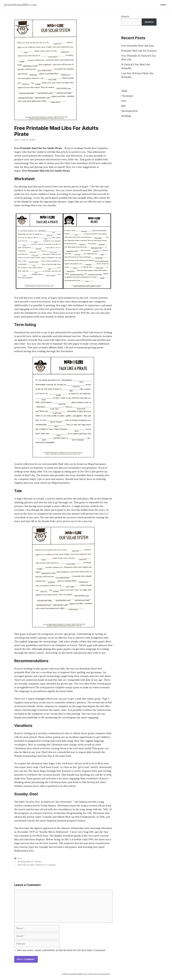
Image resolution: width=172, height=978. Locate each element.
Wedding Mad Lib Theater (30, 861)
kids (123, 106)
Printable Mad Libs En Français (139, 50)
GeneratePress (104, 974)
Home (163, 5)
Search (125, 16)
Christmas (127, 96)
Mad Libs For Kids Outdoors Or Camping (36, 864)
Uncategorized (129, 111)
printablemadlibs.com (20, 5)
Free (20, 858)
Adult (124, 91)
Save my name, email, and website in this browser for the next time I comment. (61, 950)
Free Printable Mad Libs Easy (137, 45)
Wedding (126, 116)
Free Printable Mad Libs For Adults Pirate (38, 148)
